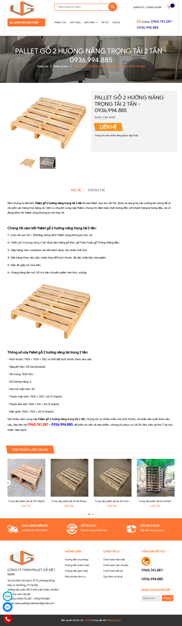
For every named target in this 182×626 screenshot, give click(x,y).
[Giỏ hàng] (169, 7)
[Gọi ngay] (7, 618)
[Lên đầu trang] (172, 617)
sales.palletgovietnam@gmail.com (34, 603)
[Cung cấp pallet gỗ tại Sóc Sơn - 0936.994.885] (113, 478)
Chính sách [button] (111, 551)
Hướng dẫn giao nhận (76, 570)
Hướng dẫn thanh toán (77, 565)
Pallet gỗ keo (114, 620)
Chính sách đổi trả (113, 570)
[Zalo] (7, 596)
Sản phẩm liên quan (30, 449)
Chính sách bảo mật (114, 559)
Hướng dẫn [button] (73, 551)
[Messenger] (7, 607)
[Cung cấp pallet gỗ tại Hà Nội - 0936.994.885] (156, 478)
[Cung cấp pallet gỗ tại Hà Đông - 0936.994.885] (70, 478)
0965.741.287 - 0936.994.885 (33, 598)
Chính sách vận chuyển (116, 565)
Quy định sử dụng (112, 576)
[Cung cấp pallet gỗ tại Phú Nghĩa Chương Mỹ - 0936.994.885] (26, 478)
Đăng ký (168, 598)
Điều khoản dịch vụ (75, 576)
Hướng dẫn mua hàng (76, 559)
